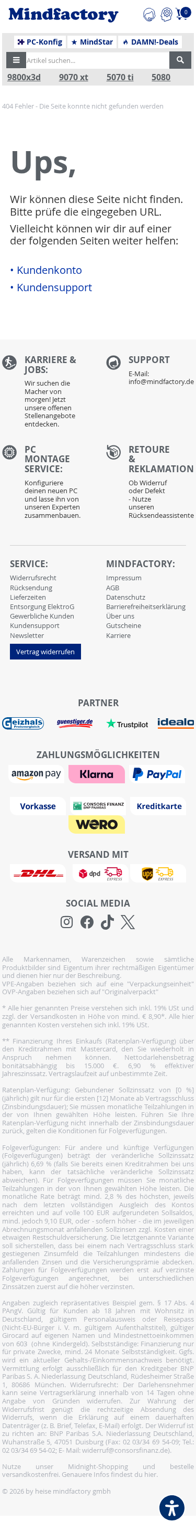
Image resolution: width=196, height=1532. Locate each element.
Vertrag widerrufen (45, 651)
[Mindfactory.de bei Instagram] (67, 922)
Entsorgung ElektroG (42, 606)
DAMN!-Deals (153, 42)
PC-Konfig (43, 42)
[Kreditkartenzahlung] (158, 805)
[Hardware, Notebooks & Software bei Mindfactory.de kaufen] (63, 15)
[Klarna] (97, 773)
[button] (16, 60)
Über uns (120, 616)
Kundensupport (35, 625)
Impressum (124, 577)
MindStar (95, 42)
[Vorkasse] (39, 805)
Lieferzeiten (28, 597)
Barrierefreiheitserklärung (146, 606)
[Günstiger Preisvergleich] (75, 723)
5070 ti (120, 77)
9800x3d (24, 77)
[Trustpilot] (127, 723)
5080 (161, 77)
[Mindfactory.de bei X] (128, 922)
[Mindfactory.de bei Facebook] (87, 922)
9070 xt (73, 77)
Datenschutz (125, 597)
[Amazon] (37, 773)
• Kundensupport (51, 287)
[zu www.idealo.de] (176, 723)
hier (150, 1474)
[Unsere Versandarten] (98, 872)
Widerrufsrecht (33, 577)
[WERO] (97, 823)
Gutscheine (123, 625)
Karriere (118, 635)
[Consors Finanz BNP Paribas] (99, 805)
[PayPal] (158, 773)
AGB (112, 587)
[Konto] (166, 13)
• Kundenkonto (46, 270)
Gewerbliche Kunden (42, 616)
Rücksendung (31, 587)
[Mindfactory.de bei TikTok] (107, 922)
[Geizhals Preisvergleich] (23, 723)
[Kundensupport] (149, 13)
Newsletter (27, 635)
